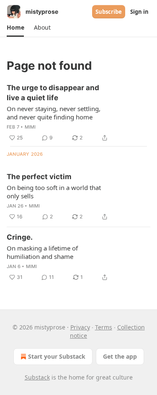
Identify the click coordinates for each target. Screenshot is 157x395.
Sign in (139, 11)
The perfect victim (39, 176)
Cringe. (20, 237)
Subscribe (108, 11)
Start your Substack (56, 356)
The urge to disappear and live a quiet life (53, 93)
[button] (15, 27)
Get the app (120, 356)
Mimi (30, 127)
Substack (37, 377)
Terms (103, 327)
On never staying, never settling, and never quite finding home (53, 112)
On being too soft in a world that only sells (54, 191)
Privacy (80, 327)
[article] (78, 113)
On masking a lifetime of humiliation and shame (42, 252)
